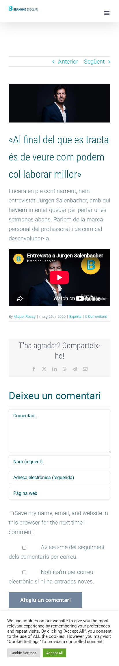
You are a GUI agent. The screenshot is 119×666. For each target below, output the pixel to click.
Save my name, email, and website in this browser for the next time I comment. (58, 522)
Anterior (68, 61)
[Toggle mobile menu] (107, 13)
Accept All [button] (54, 653)
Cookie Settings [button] (23, 653)
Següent (94, 61)
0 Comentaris (96, 316)
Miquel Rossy (25, 316)
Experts (75, 316)
